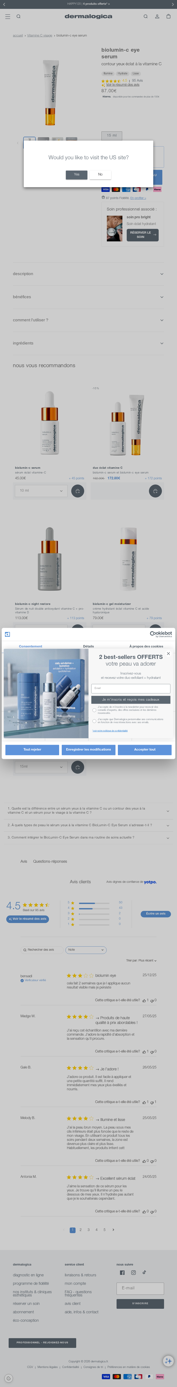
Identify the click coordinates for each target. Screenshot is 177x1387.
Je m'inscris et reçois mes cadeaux (131, 699)
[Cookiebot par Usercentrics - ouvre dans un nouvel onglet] (153, 634)
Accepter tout (144, 750)
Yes (76, 175)
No (100, 175)
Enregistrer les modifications (88, 750)
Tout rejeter (32, 750)
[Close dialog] (168, 653)
